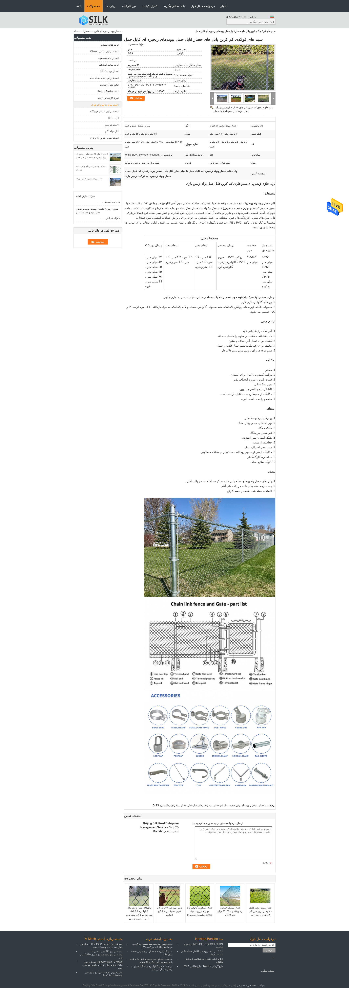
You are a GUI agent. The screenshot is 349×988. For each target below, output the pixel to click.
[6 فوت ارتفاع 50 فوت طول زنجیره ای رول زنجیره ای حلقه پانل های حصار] (115, 157)
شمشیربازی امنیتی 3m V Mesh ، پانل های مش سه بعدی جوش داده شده (101, 945)
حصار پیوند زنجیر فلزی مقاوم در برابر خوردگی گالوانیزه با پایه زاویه (260, 911)
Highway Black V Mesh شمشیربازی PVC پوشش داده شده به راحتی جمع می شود (102, 965)
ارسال (269, 950)
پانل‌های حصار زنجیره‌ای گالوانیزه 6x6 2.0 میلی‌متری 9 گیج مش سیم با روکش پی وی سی (139, 913)
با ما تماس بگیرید (174, 6)
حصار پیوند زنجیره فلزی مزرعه (89, 179)
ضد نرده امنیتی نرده (108, 58)
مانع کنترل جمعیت (109, 84)
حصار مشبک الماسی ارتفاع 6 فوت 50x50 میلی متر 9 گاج (230, 911)
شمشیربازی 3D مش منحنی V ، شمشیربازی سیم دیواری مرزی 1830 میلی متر (101, 954)
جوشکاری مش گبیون (107, 98)
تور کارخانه (129, 6)
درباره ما (111, 6)
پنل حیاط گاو (111, 131)
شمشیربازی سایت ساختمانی (103, 78)
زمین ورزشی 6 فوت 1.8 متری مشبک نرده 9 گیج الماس (169, 911)
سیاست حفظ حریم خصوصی (251, 985)
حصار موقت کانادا (109, 71)
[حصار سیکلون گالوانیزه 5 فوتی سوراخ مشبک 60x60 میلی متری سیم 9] (200, 896)
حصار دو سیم (111, 124)
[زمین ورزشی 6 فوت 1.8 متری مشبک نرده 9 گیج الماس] (169, 896)
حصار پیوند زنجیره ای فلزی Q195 (169, 805)
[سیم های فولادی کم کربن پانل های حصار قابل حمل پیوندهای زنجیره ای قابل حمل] (242, 67)
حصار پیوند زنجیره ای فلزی (107, 31)
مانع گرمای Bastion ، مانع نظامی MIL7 (203, 966)
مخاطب (138, 98)
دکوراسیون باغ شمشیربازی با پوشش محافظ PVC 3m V (103, 974)
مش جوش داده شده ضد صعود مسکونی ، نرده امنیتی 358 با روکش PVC (152, 945)
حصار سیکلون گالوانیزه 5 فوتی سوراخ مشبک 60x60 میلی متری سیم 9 (199, 911)
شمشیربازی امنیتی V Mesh (104, 51)
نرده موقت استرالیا (108, 64)
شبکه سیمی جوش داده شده (104, 138)
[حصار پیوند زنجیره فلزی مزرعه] (115, 181)
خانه (79, 6)
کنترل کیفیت (150, 6)
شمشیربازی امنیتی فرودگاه (104, 111)
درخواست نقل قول (203, 6)
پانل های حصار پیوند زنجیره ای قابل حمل (208, 805)
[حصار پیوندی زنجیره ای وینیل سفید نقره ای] (115, 169)
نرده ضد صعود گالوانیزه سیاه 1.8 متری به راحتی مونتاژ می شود (151, 968)
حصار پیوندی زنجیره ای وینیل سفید (247, 805)
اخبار (224, 6)
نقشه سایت (267, 970)
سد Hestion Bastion (107, 91)
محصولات (93, 6)
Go (272, 21)
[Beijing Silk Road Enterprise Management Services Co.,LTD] (93, 20)
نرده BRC (113, 118)
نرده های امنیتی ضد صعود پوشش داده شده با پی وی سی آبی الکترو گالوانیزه (151, 960)
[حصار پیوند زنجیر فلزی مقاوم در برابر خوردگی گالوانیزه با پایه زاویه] (260, 896)
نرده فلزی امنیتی (109, 44)
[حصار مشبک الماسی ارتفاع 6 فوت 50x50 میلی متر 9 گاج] (230, 896)
